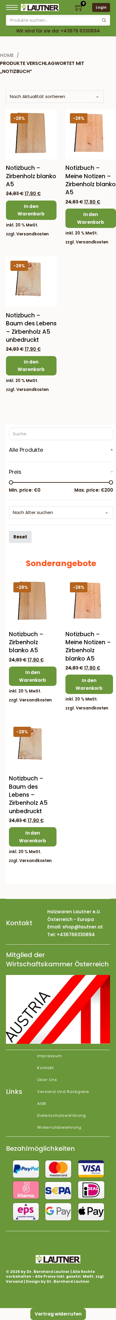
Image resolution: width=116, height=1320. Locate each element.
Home (7, 55)
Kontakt (45, 1068)
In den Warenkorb (31, 210)
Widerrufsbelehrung (59, 1127)
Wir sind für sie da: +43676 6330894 (58, 31)
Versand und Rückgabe (63, 1091)
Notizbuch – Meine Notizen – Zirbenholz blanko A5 (90, 180)
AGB (41, 1103)
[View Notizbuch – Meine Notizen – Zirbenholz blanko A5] (90, 134)
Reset (20, 537)
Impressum (49, 1056)
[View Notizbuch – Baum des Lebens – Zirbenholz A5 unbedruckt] (31, 281)
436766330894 (77, 934)
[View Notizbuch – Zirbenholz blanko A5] (31, 134)
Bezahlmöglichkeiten (40, 1148)
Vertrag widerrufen (58, 1314)
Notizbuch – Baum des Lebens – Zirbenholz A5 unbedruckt (31, 327)
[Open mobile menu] (12, 7)
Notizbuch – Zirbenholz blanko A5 (31, 176)
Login (101, 7)
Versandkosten (32, 234)
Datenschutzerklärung (61, 1115)
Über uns (47, 1080)
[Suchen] (104, 20)
